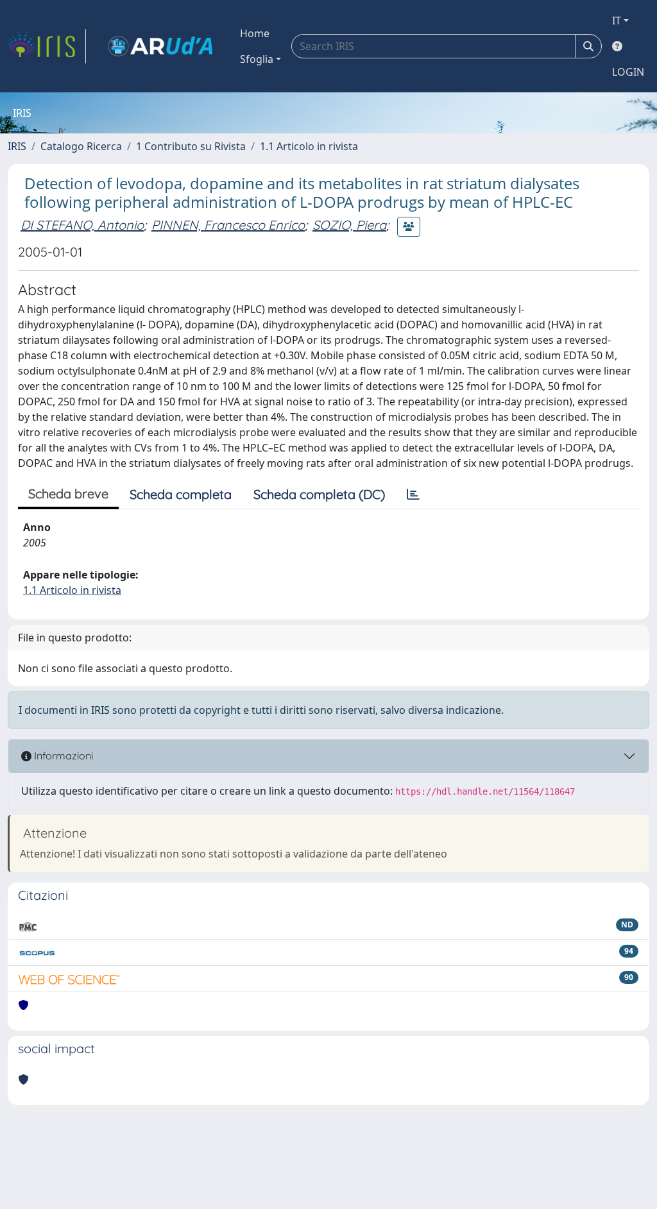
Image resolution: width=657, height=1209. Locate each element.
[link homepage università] (160, 46)
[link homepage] (47, 46)
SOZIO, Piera (349, 225)
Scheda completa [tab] (181, 494)
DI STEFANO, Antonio (82, 225)
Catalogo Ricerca (81, 146)
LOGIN (628, 72)
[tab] (413, 494)
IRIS (17, 146)
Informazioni (62, 755)
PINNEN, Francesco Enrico (228, 225)
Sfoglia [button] (256, 59)
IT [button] (616, 20)
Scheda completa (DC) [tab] (319, 494)
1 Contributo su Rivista (191, 146)
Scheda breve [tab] (68, 494)
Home (254, 33)
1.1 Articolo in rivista (309, 146)
